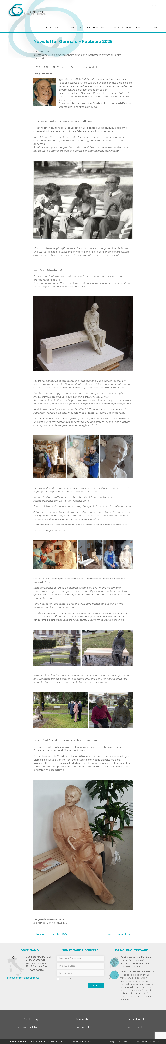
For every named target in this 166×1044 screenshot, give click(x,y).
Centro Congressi (71, 28)
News (129, 28)
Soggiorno (91, 28)
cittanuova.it (135, 1027)
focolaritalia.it (83, 1019)
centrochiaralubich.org (31, 1027)
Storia (54, 28)
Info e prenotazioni (146, 28)
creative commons (143, 1041)
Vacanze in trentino (120, 934)
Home (44, 28)
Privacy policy (114, 1041)
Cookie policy (127, 1041)
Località (118, 28)
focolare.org (31, 1019)
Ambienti (105, 28)
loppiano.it (83, 1027)
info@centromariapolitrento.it (24, 977)
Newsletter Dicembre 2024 (50, 934)
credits (156, 1041)
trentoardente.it (135, 1019)
